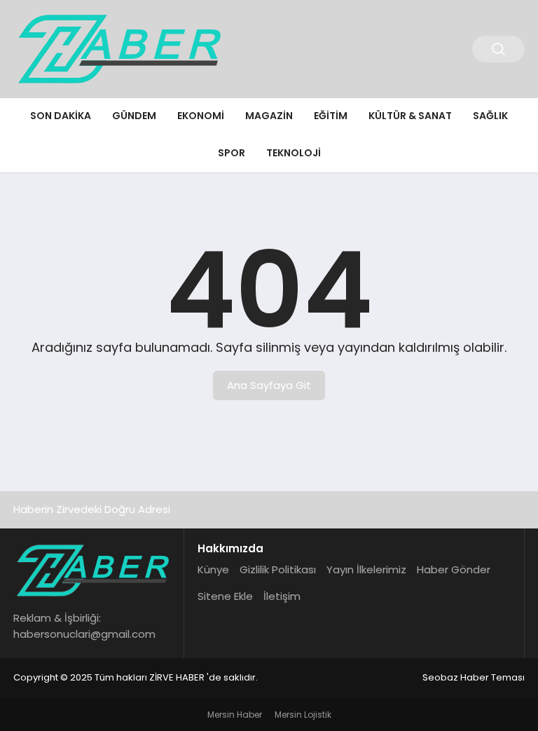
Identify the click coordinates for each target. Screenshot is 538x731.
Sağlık (490, 116)
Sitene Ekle (225, 596)
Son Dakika (60, 116)
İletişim (282, 596)
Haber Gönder (453, 569)
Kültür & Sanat (410, 116)
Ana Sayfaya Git (269, 385)
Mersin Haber (234, 714)
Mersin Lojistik (303, 714)
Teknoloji (293, 153)
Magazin (269, 116)
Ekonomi (200, 116)
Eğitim (330, 116)
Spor (231, 153)
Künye (213, 569)
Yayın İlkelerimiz (366, 569)
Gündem (134, 116)
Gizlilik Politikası (278, 569)
